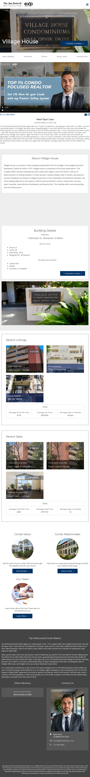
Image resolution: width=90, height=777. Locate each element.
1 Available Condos (71, 273)
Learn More (22, 616)
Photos (44, 57)
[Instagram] (89, 114)
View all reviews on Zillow (23, 694)
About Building (8, 57)
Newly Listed (62, 57)
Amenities (28, 57)
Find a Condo (66, 571)
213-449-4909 (8, 114)
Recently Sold (82, 57)
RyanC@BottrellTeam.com (63, 741)
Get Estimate (21, 571)
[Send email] (85, 114)
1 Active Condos (73, 43)
